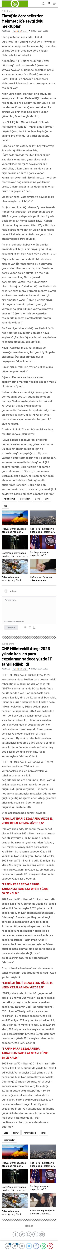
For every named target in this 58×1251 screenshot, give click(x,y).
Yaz (5, 506)
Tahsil (43, 1132)
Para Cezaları (30, 1132)
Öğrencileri (25, 498)
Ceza (6, 1132)
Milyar (16, 1132)
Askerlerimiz (9, 498)
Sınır (47, 498)
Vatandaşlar (9, 1140)
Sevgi (37, 498)
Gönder (11, 627)
